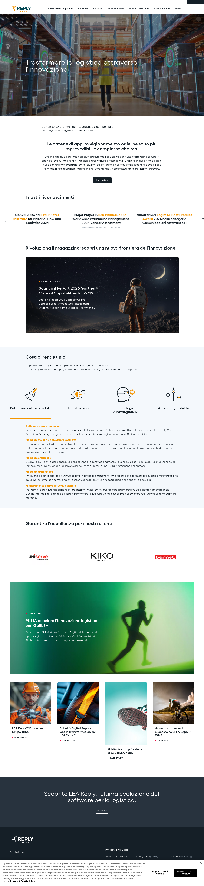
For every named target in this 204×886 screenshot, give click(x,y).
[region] (102, 873)
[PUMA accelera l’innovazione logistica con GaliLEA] (102, 628)
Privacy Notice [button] (147, 857)
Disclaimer (165, 228)
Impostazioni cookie (160, 873)
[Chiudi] (200, 863)
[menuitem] (60, 9)
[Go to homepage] (24, 9)
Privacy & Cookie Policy (22, 881)
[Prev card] (6, 221)
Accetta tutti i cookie (185, 873)
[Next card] (198, 221)
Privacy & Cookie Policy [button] (116, 857)
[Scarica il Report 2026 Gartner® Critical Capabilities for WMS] (102, 295)
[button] (102, 180)
